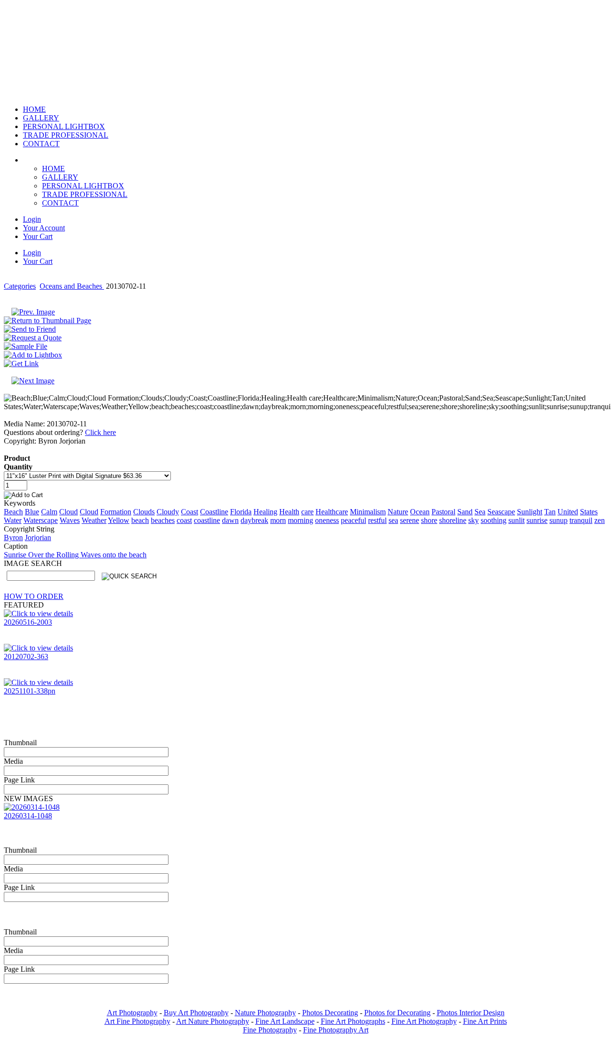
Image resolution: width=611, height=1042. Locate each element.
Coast (189, 512)
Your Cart (38, 236)
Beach (13, 512)
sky (473, 520)
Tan (550, 512)
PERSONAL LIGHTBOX (83, 186)
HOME (53, 168)
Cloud (68, 512)
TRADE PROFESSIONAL (84, 194)
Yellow (118, 520)
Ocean (420, 512)
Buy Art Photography (196, 1013)
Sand (465, 512)
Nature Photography (265, 1013)
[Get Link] (21, 363)
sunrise (537, 520)
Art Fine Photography (137, 1021)
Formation (115, 512)
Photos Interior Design (471, 1013)
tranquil (580, 520)
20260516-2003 (28, 622)
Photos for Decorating (397, 1013)
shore (429, 520)
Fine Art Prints (485, 1021)
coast (184, 520)
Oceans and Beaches (72, 286)
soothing (493, 520)
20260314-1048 (28, 816)
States (589, 512)
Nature (398, 512)
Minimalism (368, 512)
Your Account (44, 228)
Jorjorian (38, 537)
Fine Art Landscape (285, 1021)
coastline (207, 520)
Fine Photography (270, 1030)
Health (289, 512)
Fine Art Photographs (353, 1021)
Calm (49, 512)
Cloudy (168, 512)
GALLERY (60, 177)
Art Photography (132, 1013)
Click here (100, 432)
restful (377, 520)
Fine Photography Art (336, 1030)
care (307, 512)
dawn (230, 520)
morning (300, 520)
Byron (13, 537)
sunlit (516, 520)
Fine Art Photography (424, 1021)
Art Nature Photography (212, 1021)
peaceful (353, 520)
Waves (70, 520)
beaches (163, 520)
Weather (94, 520)
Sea (479, 512)
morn (278, 520)
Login (32, 219)
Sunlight (529, 512)
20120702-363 (26, 656)
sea (393, 520)
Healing (265, 512)
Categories (20, 286)
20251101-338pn (29, 691)
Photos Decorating (330, 1013)
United (568, 512)
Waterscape (40, 520)
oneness (327, 520)
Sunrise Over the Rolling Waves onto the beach (75, 555)
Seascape (501, 512)
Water (12, 520)
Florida (241, 512)
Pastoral (443, 512)
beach (140, 520)
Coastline (214, 512)
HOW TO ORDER (33, 596)
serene (409, 520)
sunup (558, 520)
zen (599, 520)
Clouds (144, 512)
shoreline (452, 520)
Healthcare (332, 512)
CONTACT (60, 203)
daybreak (254, 520)
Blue (32, 512)
